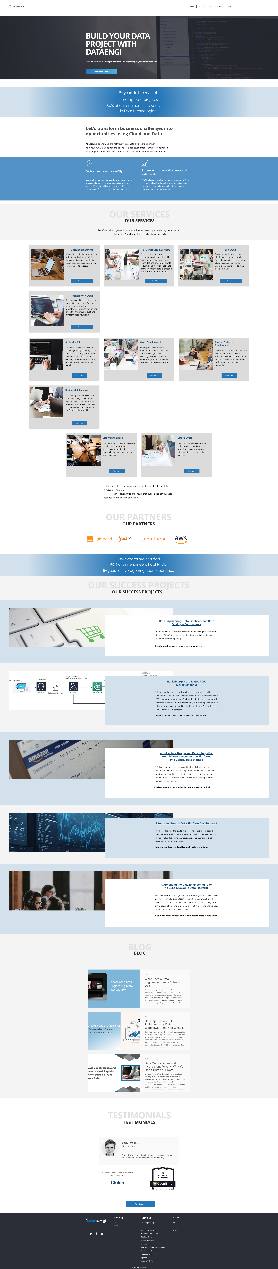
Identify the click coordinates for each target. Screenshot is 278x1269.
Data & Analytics (147, 1241)
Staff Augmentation (148, 1254)
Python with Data (147, 1257)
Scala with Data (147, 1261)
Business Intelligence (149, 1251)
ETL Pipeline (145, 1244)
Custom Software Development (153, 1247)
